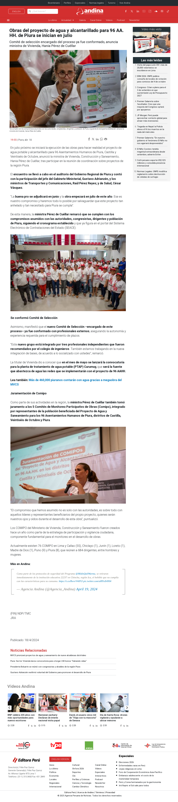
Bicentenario (54, 3)
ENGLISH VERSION (60, 759)
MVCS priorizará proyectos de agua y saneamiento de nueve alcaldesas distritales (48, 655)
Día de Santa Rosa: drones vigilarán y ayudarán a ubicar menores (113, 718)
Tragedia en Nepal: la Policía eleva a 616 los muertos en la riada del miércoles (150, 129)
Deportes (76, 772)
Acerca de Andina (85, 792)
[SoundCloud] (156, 11)
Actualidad (68, 20)
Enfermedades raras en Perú (132, 765)
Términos (99, 792)
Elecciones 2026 (126, 762)
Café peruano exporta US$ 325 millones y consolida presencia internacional (151, 163)
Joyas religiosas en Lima (130, 769)
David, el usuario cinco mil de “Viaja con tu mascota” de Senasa (83, 718)
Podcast (121, 20)
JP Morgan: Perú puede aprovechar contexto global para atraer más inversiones (152, 118)
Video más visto (152, 29)
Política (52, 772)
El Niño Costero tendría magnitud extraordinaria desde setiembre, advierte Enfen (151, 152)
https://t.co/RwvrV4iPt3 (71, 581)
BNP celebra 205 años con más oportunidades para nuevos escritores (21, 718)
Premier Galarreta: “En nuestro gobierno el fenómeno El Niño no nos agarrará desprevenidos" (152, 141)
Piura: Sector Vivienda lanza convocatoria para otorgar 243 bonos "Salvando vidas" (48, 661)
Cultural (75, 765)
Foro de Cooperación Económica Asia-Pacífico (140, 772)
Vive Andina (124, 3)
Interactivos (100, 776)
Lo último (52, 20)
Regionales (54, 783)
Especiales (80, 3)
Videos (109, 20)
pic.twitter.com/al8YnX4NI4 (97, 581)
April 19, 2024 (86, 589)
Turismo (111, 3)
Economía (54, 776)
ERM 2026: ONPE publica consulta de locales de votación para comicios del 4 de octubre (151, 79)
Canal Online (96, 20)
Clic (74, 776)
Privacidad (110, 792)
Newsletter (134, 20)
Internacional (55, 786)
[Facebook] (126, 11)
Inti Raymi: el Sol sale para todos (134, 785)
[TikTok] (168, 11)
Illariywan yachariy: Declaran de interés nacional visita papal (49, 718)
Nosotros (99, 786)
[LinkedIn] (138, 11)
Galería (82, 20)
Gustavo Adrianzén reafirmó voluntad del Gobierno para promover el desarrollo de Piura (50, 672)
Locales (53, 779)
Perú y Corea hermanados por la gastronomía (140, 782)
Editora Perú (70, 792)
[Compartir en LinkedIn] (35, 725)
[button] (9, 707)
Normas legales (96, 3)
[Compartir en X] (32, 725)
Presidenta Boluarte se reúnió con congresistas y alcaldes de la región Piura (45, 666)
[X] (132, 11)
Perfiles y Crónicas (81, 779)
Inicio (51, 765)
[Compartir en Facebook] (29, 725)
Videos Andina (21, 686)
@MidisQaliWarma (85, 573)
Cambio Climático (80, 786)
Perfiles (67, 3)
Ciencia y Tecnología (81, 783)
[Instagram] (150, 11)
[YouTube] (144, 11)
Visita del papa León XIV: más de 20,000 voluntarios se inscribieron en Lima (152, 68)
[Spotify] (162, 11)
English (16, 11)
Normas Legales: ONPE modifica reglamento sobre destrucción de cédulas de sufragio (152, 174)
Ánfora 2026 (78, 768)
